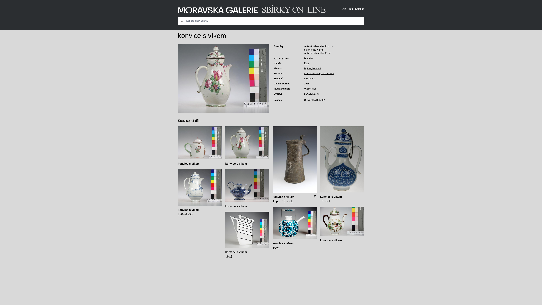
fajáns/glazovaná (312, 68)
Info (351, 8)
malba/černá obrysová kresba (319, 73)
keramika (308, 58)
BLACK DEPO (311, 94)
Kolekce (359, 8)
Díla (344, 8)
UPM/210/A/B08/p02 (314, 100)
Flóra (306, 63)
